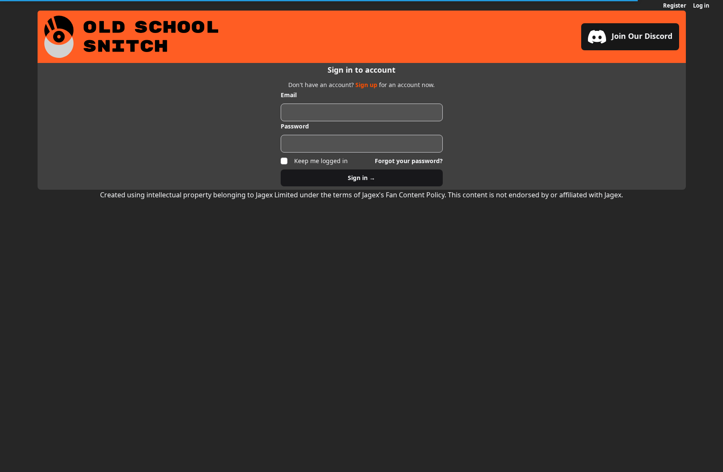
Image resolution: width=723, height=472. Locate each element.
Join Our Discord (640, 36)
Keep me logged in (321, 161)
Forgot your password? (409, 161)
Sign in (361, 178)
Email (289, 95)
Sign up (367, 85)
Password (295, 126)
